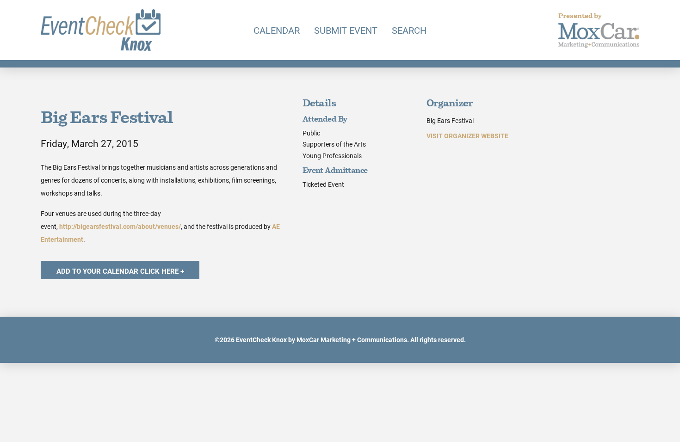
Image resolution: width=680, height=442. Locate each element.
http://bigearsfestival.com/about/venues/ (120, 226)
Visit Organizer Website (467, 135)
